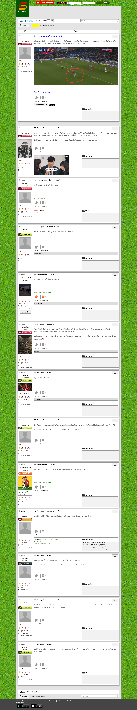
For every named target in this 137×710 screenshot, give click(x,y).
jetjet (35, 303)
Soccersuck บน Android (45, 292)
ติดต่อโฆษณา (70, 701)
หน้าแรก (18, 701)
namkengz (25, 647)
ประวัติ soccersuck (61, 701)
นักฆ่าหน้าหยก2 (25, 278)
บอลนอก (51, 25)
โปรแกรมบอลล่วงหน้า (44, 701)
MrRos (25, 514)
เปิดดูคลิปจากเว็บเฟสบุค (42, 92)
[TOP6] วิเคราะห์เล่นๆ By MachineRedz (95, 544)
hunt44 (25, 230)
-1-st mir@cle (25, 558)
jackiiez (25, 131)
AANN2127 (25, 603)
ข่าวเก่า (24, 701)
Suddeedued (25, 375)
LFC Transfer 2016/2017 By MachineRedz (95, 542)
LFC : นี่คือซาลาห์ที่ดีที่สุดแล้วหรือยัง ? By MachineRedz (99, 548)
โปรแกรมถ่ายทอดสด (32, 701)
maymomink (37, 399)
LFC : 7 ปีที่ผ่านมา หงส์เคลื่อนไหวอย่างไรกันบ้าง (97, 550)
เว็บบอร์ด (53, 701)
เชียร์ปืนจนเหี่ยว (25, 468)
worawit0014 (37, 253)
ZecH (25, 423)
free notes (36, 351)
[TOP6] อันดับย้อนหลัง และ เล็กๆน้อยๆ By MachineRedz (99, 546)
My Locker (89, 109)
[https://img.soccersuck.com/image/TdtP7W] (51, 175)
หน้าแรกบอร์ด (43, 25)
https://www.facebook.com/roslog (51, 539)
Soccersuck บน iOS (44, 198)
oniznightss (25, 327)
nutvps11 (40, 303)
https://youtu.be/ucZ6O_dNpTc (42, 543)
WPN (25, 39)
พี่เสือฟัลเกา (25, 183)
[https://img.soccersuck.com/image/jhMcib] (76, 84)
